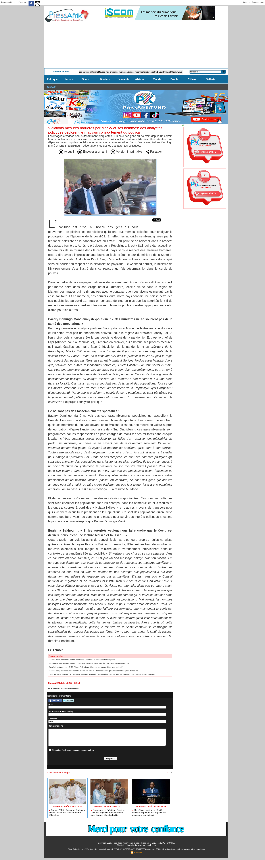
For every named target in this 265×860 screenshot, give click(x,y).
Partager (155, 151)
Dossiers (105, 79)
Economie (123, 79)
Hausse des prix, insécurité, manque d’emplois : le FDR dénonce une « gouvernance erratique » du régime (93, 671)
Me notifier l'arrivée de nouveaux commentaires (73, 750)
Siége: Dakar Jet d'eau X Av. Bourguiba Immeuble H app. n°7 (90, 849)
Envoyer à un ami (94, 151)
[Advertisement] (136, 45)
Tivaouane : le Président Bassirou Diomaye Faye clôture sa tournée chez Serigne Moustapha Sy (89, 663)
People (174, 79)
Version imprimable (128, 151)
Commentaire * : (55, 726)
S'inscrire (246, 2)
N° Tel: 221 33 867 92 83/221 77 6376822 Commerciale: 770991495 (139, 849)
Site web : (52, 719)
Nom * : (51, 704)
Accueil (68, 151)
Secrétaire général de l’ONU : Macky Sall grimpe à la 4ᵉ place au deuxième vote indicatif (85, 667)
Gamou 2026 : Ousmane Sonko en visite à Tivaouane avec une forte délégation (82, 660)
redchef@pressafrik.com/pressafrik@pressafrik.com (185, 849)
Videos (192, 79)
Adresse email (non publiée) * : (61, 711)
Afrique (139, 79)
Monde (157, 79)
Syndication (138, 852)
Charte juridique (124, 845)
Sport (85, 79)
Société (69, 79)
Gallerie (210, 79)
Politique (52, 79)
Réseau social (6, 2)
